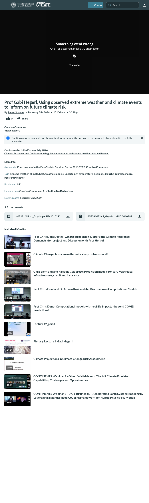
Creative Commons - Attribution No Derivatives (46, 191)
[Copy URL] (74, 56)
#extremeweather (14, 177)
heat (41, 173)
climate (34, 173)
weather (49, 173)
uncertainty (71, 173)
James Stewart (16, 112)
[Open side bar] (5, 5)
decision (98, 173)
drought (109, 173)
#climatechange (123, 173)
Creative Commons (97, 167)
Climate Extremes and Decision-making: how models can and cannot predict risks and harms (56, 153)
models (59, 173)
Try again (74, 65)
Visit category (12, 130)
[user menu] (145, 5)
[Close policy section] (142, 138)
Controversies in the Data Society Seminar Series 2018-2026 (51, 167)
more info (10, 161)
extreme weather (19, 173)
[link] (95, 5)
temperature (86, 173)
